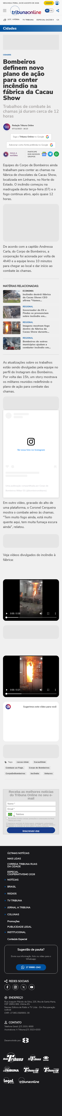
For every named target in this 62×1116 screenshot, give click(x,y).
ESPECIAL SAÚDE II (45, 20)
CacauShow (40, 762)
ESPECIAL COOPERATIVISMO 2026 (21, 873)
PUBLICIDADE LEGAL (19, 927)
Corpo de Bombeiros (39, 768)
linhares (49, 774)
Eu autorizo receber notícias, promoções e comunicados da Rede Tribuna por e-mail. (31, 819)
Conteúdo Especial (17, 939)
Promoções (13, 921)
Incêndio (35, 774)
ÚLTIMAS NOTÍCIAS (18, 853)
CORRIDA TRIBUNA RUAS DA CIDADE (22, 865)
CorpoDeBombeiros (15, 774)
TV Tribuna (28, 20)
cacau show (23, 762)
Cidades (7, 55)
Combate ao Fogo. (15, 768)
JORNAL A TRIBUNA (18, 907)
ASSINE (49, 3)
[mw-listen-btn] (6, 154)
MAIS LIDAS (14, 858)
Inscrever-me (31, 831)
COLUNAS (13, 914)
